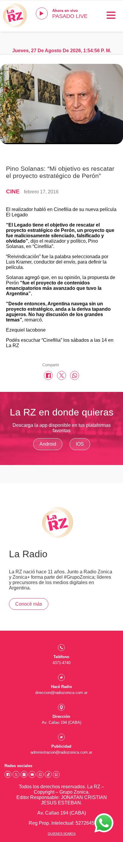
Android (47, 444)
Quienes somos (62, 833)
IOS (80, 444)
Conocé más (28, 604)
